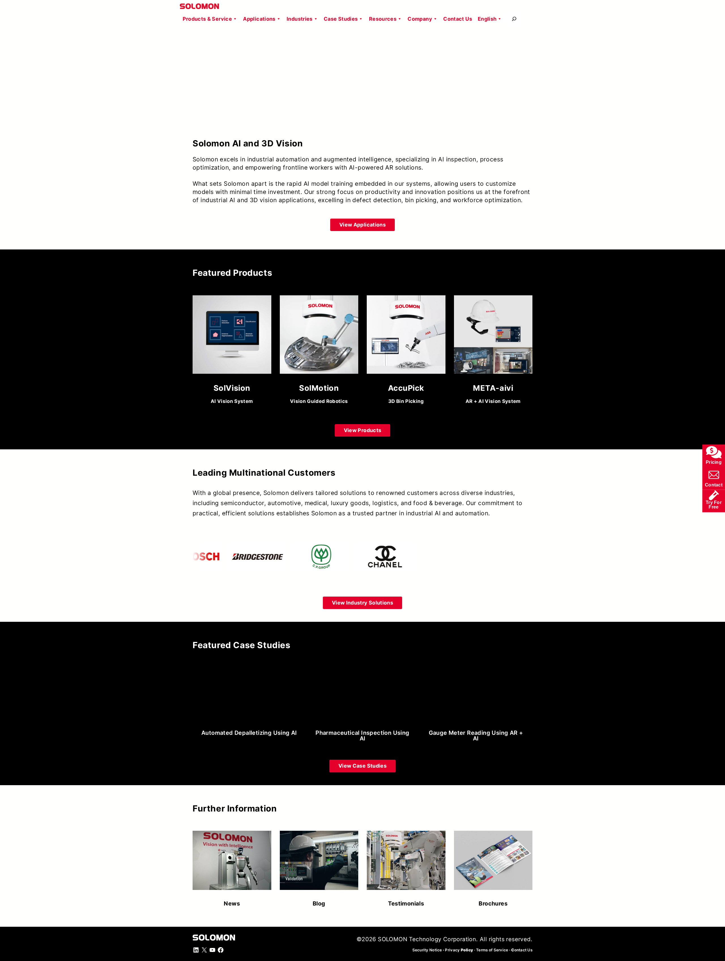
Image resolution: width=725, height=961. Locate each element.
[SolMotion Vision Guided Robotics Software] (319, 352)
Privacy (459, 950)
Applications (259, 19)
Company (420, 19)
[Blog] (319, 866)
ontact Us (521, 950)
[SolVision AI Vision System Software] (232, 352)
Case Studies (341, 19)
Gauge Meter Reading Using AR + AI (476, 735)
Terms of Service (492, 950)
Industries (300, 19)
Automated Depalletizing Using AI (249, 732)
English (487, 19)
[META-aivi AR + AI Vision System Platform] (493, 352)
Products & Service (207, 19)
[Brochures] (493, 866)
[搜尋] (514, 19)
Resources (382, 19)
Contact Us (457, 19)
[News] (232, 866)
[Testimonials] (406, 866)
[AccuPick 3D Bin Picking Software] (406, 352)
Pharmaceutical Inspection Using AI (362, 735)
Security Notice (427, 950)
